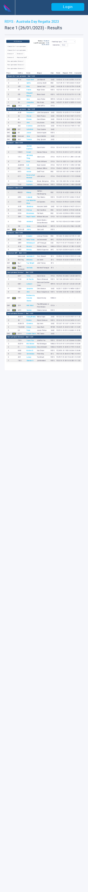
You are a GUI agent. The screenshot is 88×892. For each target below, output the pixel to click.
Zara (28, 106)
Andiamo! (30, 221)
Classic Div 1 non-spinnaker (17, 46)
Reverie (29, 246)
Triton (28, 276)
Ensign (29, 327)
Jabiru (29, 230)
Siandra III (30, 361)
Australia (29, 268)
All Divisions (18, 41)
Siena (28, 226)
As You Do (30, 279)
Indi (28, 165)
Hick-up (29, 210)
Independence (31, 347)
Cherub (29, 116)
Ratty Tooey (30, 240)
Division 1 (11, 53)
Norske (29, 320)
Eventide (29, 126)
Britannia (29, 260)
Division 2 (20, 53)
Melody (29, 250)
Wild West (30, 305)
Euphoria (29, 184)
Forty (28, 168)
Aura (28, 99)
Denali (29, 152)
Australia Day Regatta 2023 (37, 21)
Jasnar (29, 133)
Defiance (30, 181)
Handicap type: (57, 42)
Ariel (28, 123)
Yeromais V (30, 112)
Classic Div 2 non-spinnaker (17, 50)
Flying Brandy (31, 317)
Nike (28, 86)
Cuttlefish (30, 129)
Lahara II (29, 284)
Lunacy (29, 357)
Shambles (30, 207)
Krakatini (29, 236)
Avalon (29, 172)
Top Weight (30, 263)
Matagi (29, 192)
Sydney (29, 310)
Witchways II (31, 243)
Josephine (30, 102)
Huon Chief (30, 80)
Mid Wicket (30, 344)
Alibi (28, 292)
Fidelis (29, 90)
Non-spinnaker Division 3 (16, 68)
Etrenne (29, 119)
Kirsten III (30, 351)
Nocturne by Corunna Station (30, 298)
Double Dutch (31, 334)
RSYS (9, 21)
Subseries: (56, 45)
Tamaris (29, 139)
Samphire (30, 289)
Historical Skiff (22, 57)
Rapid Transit (31, 217)
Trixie (28, 330)
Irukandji (29, 197)
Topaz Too (30, 340)
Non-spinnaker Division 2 (16, 64)
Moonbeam (30, 213)
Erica (28, 162)
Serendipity (30, 354)
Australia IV (30, 256)
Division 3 (11, 57)
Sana (28, 136)
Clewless (30, 324)
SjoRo (29, 83)
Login (68, 7)
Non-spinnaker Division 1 (16, 61)
